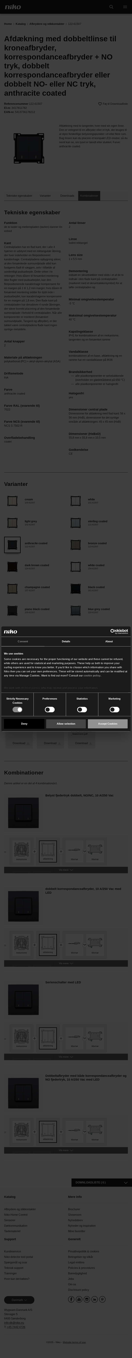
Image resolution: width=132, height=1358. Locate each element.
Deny (24, 723)
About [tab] (109, 641)
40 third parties (30, 687)
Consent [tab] (23, 641)
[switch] (50, 709)
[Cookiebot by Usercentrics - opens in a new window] (113, 631)
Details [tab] (66, 641)
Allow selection (66, 723)
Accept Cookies (107, 723)
